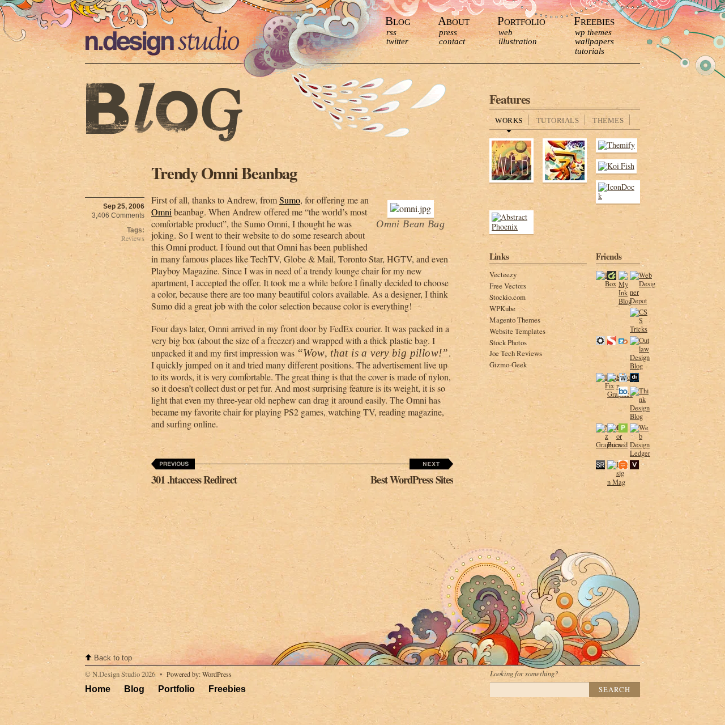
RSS (391, 32)
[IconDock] (618, 195)
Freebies (594, 20)
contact (452, 41)
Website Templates (517, 331)
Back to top (113, 658)
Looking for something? (524, 673)
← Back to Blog (164, 112)
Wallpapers (594, 41)
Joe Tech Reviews (515, 353)
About (454, 20)
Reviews (132, 238)
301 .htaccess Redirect (194, 479)
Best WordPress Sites (411, 479)
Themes (608, 121)
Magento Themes (514, 320)
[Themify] (616, 144)
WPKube (502, 308)
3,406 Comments (118, 215)
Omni (161, 212)
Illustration (517, 41)
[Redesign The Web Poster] (511, 180)
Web (505, 32)
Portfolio (521, 20)
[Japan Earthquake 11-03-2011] (565, 180)
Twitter (397, 41)
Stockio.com (507, 297)
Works (509, 121)
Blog (398, 20)
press (448, 32)
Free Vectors (507, 286)
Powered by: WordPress (199, 674)
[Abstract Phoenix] (511, 226)
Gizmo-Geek (508, 364)
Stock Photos (508, 342)
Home (97, 689)
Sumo (289, 200)
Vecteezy (503, 274)
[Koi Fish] (616, 165)
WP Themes (593, 32)
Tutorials (589, 51)
